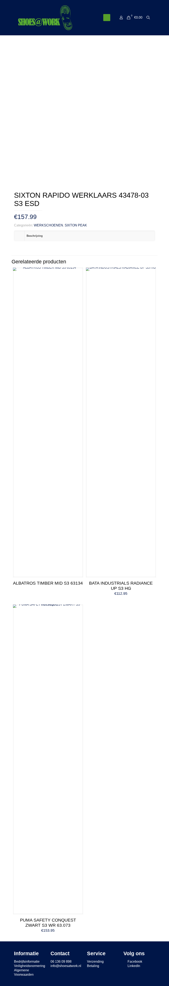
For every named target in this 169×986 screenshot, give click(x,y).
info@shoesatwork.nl (65, 966)
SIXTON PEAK (76, 225)
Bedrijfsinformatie (27, 961)
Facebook (134, 961)
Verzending (95, 961)
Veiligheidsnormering (29, 966)
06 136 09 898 (61, 961)
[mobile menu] (106, 17)
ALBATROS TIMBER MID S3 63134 (48, 583)
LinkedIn (133, 966)
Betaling (93, 966)
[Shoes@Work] (45, 17)
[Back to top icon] (149, 977)
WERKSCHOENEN (48, 225)
